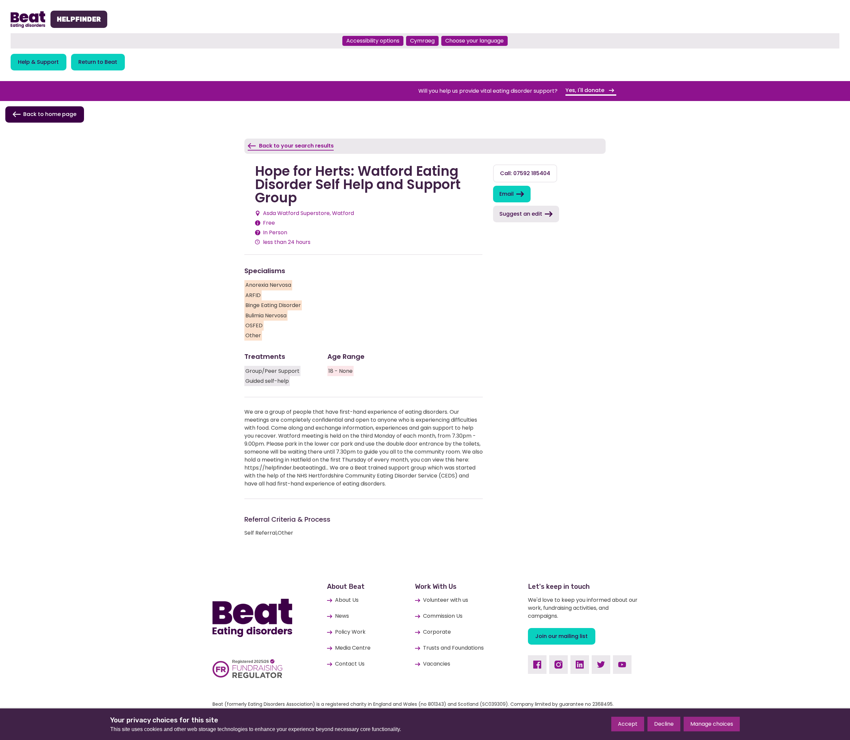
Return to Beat (97, 62)
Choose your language (474, 41)
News (342, 616)
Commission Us (443, 616)
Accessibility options (372, 41)
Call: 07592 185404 (525, 173)
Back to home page (49, 114)
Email (506, 194)
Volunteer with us (445, 600)
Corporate (437, 632)
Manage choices (711, 724)
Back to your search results (296, 146)
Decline (664, 724)
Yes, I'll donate (585, 90)
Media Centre (353, 648)
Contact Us (350, 664)
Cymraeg (422, 41)
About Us (347, 600)
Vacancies (436, 664)
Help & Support (38, 62)
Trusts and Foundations (453, 648)
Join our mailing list (561, 636)
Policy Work (350, 632)
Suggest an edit (520, 214)
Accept (628, 724)
